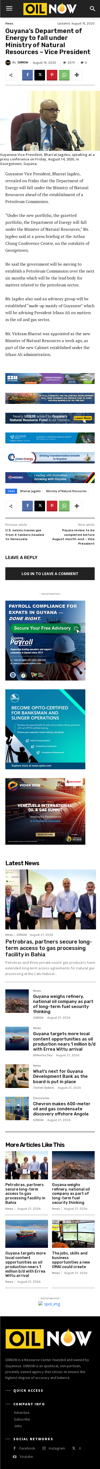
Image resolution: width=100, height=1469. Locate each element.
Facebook (27, 1448)
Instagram (57, 1448)
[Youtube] (14, 1457)
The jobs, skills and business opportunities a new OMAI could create (71, 1260)
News (9, 23)
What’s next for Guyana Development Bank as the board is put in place (60, 1076)
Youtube (26, 1456)
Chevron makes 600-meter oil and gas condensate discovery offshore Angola (61, 1108)
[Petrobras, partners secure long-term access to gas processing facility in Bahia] (50, 899)
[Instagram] (44, 1448)
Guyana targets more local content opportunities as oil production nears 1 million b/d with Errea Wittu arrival (64, 1041)
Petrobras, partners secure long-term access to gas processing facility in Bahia (48, 948)
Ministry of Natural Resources (66, 491)
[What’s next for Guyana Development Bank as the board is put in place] (17, 1076)
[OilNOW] (8, 62)
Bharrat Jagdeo (30, 491)
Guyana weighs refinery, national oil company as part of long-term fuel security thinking (63, 1004)
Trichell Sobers (43, 1088)
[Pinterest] (52, 75)
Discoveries (41, 1098)
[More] (76, 75)
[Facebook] (27, 75)
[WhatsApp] (64, 75)
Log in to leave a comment (50, 573)
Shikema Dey (42, 1055)
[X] (39, 75)
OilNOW (23, 62)
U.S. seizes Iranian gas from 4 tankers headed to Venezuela (24, 534)
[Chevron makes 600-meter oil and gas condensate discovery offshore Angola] (17, 1108)
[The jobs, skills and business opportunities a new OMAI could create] (73, 1234)
